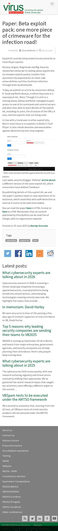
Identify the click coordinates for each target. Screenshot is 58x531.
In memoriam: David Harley (23, 306)
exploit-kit (24, 240)
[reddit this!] (50, 253)
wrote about (49, 180)
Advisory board (10, 440)
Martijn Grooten (39, 225)
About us (7, 430)
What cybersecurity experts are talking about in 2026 (26, 274)
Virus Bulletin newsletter (15, 450)
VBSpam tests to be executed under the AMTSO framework (25, 397)
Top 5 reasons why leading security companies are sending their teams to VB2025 (26, 330)
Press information (12, 445)
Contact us (8, 435)
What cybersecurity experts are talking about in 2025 (26, 363)
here (28, 208)
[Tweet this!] (7, 253)
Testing (6, 455)
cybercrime (11, 240)
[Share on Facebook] (18, 253)
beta (35, 240)
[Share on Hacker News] (39, 253)
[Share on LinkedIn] (29, 253)
